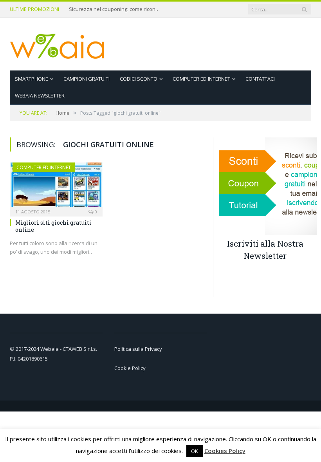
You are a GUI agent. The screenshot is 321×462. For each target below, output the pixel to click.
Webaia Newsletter (40, 95)
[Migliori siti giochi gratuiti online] (56, 186)
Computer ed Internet (201, 78)
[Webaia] (57, 44)
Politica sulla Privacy (138, 348)
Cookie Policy (130, 368)
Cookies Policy (224, 451)
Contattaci (260, 78)
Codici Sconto (138, 78)
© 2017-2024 (25, 348)
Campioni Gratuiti (86, 78)
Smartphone (31, 78)
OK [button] (194, 451)
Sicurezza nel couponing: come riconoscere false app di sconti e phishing (116, 9)
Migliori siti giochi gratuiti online (53, 226)
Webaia (50, 348)
